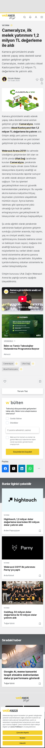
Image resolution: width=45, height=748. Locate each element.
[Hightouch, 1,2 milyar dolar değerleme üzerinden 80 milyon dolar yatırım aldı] (22, 500)
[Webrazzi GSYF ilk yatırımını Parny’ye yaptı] (22, 548)
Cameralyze (17, 162)
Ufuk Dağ (20, 158)
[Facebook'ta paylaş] (6, 468)
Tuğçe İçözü (9, 623)
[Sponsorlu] (22, 326)
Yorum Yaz (22, 391)
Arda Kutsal (9, 575)
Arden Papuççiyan (12, 530)
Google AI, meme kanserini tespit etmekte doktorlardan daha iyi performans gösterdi (22, 675)
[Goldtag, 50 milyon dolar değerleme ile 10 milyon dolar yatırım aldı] (22, 592)
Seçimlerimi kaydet (22, 452)
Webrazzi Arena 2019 (14, 150)
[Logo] (8, 16)
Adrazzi (7, 354)
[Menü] (41, 17)
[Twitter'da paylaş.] (14, 468)
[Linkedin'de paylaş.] (22, 468)
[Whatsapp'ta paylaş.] (31, 468)
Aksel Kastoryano (21, 127)
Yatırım (5, 25)
